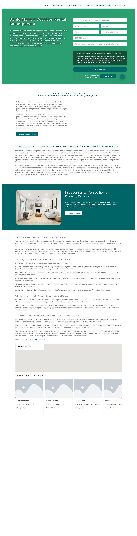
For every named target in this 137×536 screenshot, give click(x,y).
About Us (118, 5)
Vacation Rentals (57, 5)
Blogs (110, 5)
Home (46, 5)
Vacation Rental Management (94, 5)
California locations (38, 339)
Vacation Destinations (73, 5)
